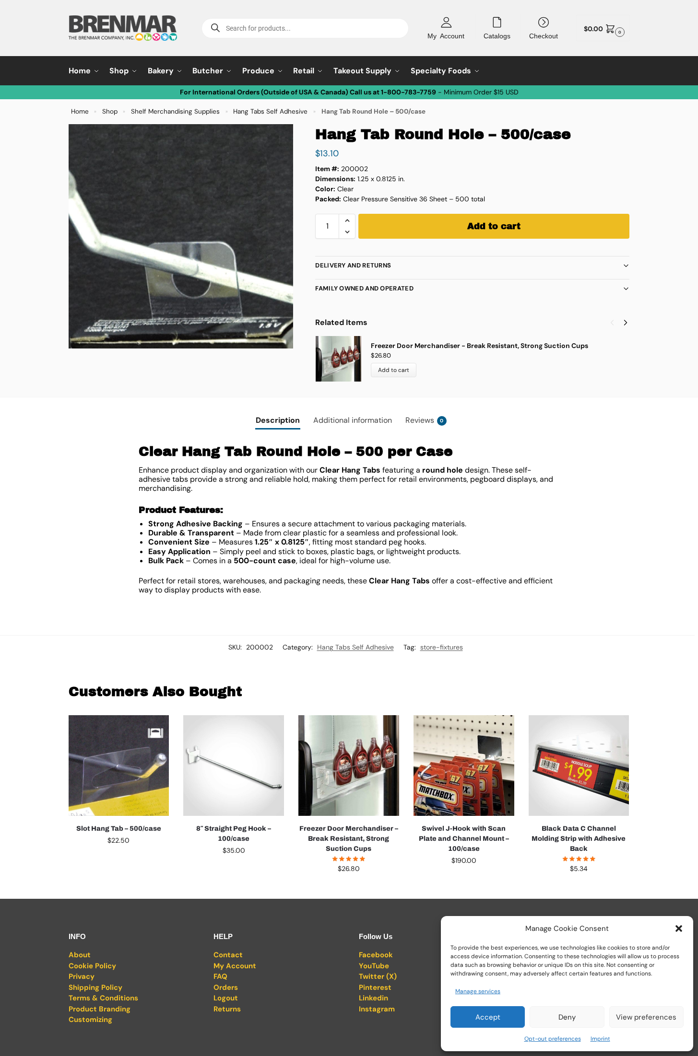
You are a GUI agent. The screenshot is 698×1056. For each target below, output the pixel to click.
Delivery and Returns (353, 265)
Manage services (477, 991)
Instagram (377, 1009)
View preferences (646, 1017)
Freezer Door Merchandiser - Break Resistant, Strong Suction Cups (479, 345)
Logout (225, 998)
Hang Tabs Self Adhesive (270, 111)
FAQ (220, 976)
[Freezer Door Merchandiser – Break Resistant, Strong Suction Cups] (348, 765)
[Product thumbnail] (343, 359)
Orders (225, 987)
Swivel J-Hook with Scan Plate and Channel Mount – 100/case (464, 838)
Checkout (543, 35)
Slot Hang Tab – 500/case (118, 828)
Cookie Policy (92, 966)
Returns (227, 1009)
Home (80, 111)
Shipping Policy (95, 987)
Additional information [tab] (352, 420)
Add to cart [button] (118, 861)
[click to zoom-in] (181, 236)
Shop (110, 111)
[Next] (625, 322)
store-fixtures (441, 647)
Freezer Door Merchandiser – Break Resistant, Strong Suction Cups (348, 838)
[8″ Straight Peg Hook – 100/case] (233, 765)
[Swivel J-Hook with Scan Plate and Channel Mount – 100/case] (464, 765)
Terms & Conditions (103, 998)
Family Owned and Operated (364, 288)
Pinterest (375, 987)
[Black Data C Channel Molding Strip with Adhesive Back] (579, 765)
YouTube (374, 966)
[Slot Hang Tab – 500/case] (119, 765)
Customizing (90, 1019)
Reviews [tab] (424, 420)
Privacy (82, 976)
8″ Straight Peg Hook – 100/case (233, 833)
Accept (487, 1017)
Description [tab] (278, 420)
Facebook (376, 955)
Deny (567, 1017)
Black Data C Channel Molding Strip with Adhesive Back (579, 838)
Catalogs (497, 35)
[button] (679, 928)
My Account (445, 35)
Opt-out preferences (552, 1039)
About (80, 955)
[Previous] (612, 322)
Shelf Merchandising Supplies (175, 111)
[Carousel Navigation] (616, 322)
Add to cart (494, 226)
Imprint (600, 1039)
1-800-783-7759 (408, 92)
